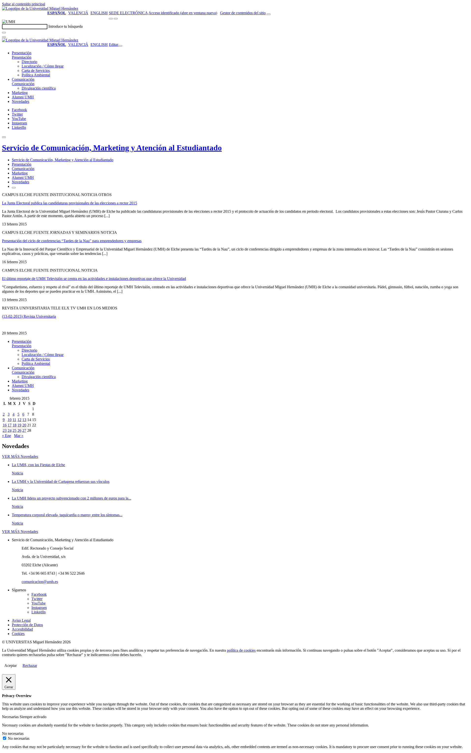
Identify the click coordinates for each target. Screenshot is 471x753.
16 (5, 425)
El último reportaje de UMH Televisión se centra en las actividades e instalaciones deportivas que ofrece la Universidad (94, 279)
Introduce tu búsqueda (65, 26)
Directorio (29, 62)
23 (5, 430)
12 (19, 420)
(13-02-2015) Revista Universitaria (29, 316)
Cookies (18, 634)
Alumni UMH (23, 97)
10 (10, 420)
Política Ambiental (36, 75)
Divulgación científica (39, 88)
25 (14, 430)
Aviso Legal (21, 620)
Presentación (21, 53)
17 (10, 425)
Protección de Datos (27, 625)
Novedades (20, 101)
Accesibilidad (22, 629)
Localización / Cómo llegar (43, 66)
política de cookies (241, 650)
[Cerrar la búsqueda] (4, 37)
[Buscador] (269, 14)
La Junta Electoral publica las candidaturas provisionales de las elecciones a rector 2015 (69, 203)
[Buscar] (4, 32)
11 (14, 420)
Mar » (18, 436)
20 (24, 425)
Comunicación (23, 79)
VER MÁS (20, 456)
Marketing (20, 93)
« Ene (6, 436)
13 (24, 420)
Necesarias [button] (11, 717)
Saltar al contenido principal (23, 4)
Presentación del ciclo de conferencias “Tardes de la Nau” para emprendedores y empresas (72, 241)
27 (24, 430)
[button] (21, 57)
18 (14, 425)
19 (19, 425)
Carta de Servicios (36, 70)
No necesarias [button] (13, 733)
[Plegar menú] (120, 46)
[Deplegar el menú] (14, 187)
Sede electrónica (128, 13)
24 (10, 430)
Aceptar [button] (10, 665)
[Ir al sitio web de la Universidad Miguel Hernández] (40, 8)
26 (19, 430)
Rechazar (30, 665)
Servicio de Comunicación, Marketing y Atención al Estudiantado (112, 147)
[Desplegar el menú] (116, 18)
